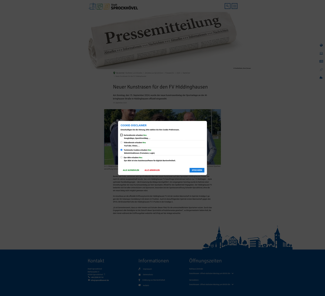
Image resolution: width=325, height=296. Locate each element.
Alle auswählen (131, 170)
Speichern (197, 170)
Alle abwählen (152, 170)
